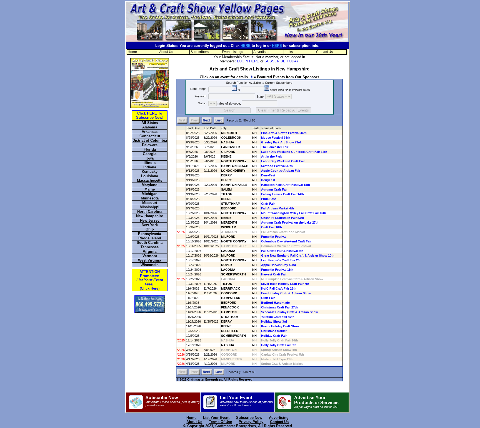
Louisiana (149, 176)
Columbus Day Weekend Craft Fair (286, 241)
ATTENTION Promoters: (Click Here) (149, 280)
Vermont (149, 256)
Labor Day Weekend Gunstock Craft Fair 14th (294, 151)
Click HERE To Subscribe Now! (149, 115)
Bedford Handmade (275, 302)
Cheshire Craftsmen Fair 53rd (282, 217)
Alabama (149, 127)
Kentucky (150, 171)
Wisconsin (150, 265)
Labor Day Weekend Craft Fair (283, 161)
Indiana (149, 167)
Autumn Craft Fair (274, 189)
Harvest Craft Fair (274, 274)
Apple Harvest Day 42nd (278, 265)
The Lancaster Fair (274, 147)
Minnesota (150, 198)
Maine (149, 189)
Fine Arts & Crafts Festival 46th (284, 133)
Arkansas (150, 132)
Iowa (150, 158)
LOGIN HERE (248, 61)
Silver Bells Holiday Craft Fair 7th (285, 283)
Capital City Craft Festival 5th (282, 354)
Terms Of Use (220, 422)
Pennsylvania (149, 234)
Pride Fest (268, 199)
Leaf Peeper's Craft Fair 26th (281, 260)
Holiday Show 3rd (274, 321)
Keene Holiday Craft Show (280, 326)
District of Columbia (149, 140)
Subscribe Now (173, 401)
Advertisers (261, 52)
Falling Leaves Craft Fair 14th (282, 194)
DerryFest (268, 175)
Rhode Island (149, 238)
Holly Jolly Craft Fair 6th (278, 345)
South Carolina (149, 242)
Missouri (149, 203)
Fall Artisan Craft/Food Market (283, 232)
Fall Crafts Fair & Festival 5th (282, 250)
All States (149, 123)
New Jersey (149, 220)
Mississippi (149, 207)
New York (150, 225)
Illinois (150, 163)
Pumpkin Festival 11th (277, 269)
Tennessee (150, 247)
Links (289, 52)
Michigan (150, 194)
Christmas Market (274, 331)
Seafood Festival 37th (277, 166)
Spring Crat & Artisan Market (282, 363)
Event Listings (232, 52)
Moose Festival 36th (275, 137)
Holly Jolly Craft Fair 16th (279, 340)
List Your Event (246, 401)
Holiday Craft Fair (274, 335)
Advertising (279, 418)
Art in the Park (271, 156)
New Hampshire (149, 216)
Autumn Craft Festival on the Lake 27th (290, 222)
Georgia (149, 154)
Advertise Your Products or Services (316, 402)
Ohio (150, 229)
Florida (150, 149)
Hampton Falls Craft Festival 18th (285, 184)
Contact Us (324, 52)
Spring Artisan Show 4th (279, 349)
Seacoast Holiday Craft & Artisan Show (289, 312)
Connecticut (149, 136)
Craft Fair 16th (271, 227)
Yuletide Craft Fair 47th (277, 316)
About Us (166, 52)
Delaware (150, 145)
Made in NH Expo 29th (277, 359)
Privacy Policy (251, 422)
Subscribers (200, 52)
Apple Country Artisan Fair (280, 170)
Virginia (149, 251)
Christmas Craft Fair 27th (279, 307)
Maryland (150, 185)
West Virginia (149, 260)
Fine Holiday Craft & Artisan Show (286, 293)
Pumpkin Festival (273, 236)
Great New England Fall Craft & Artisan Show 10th (297, 255)
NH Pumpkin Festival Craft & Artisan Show (292, 279)
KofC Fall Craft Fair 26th (278, 288)
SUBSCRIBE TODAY (281, 61)
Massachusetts (149, 180)
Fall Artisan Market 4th (277, 208)
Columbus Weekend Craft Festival (286, 246)
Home (132, 52)
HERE (246, 46)
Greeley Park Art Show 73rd (281, 142)
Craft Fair (268, 203)
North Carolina (149, 211)
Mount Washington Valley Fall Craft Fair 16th (293, 213)
